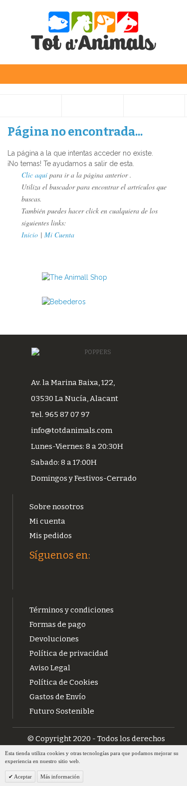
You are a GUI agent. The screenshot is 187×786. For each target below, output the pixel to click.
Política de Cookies (63, 682)
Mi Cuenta (59, 234)
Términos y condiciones (71, 609)
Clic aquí (34, 175)
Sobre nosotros (56, 506)
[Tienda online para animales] (93, 277)
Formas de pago (57, 624)
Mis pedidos (50, 535)
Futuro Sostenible (61, 711)
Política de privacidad (68, 653)
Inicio (29, 234)
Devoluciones (54, 638)
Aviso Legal (49, 667)
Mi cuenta (47, 521)
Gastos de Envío (57, 696)
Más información (60, 777)
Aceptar (22, 777)
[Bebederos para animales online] (93, 302)
